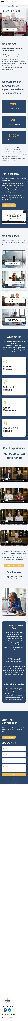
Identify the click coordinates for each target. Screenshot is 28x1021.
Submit (14, 775)
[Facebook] (5, 1010)
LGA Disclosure (7, 1017)
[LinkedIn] (9, 1010)
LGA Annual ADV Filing (9, 1014)
